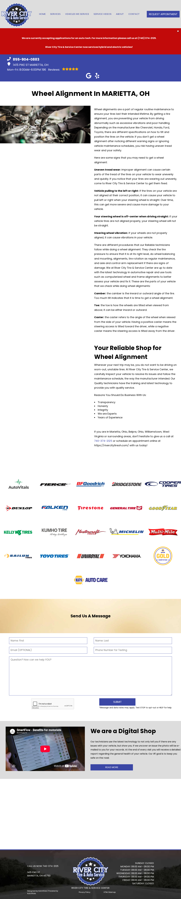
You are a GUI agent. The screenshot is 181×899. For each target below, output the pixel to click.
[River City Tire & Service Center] (16, 14)
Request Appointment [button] (163, 14)
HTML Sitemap (110, 892)
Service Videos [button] (102, 14)
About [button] (120, 14)
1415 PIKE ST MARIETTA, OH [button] (30, 65)
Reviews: (51, 70)
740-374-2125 (103, 441)
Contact (134, 14)
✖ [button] (178, 31)
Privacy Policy (84, 892)
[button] (88, 76)
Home (42, 14)
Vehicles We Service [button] (77, 14)
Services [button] (55, 14)
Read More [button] (111, 767)
